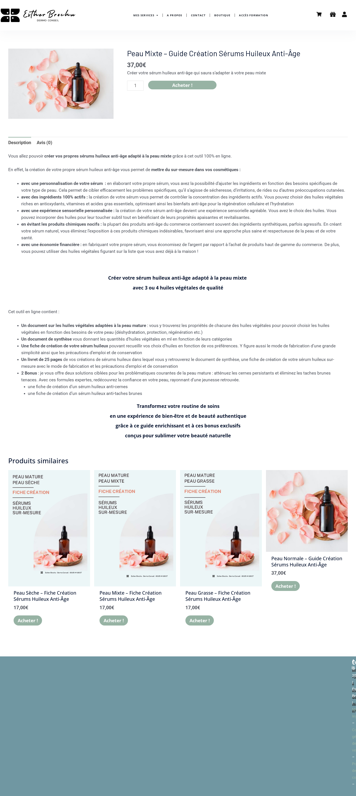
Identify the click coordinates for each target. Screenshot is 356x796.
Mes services (143, 15)
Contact (198, 15)
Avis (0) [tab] (44, 142)
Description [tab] (19, 142)
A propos (174, 15)
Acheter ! (182, 85)
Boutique (222, 15)
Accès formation (253, 15)
